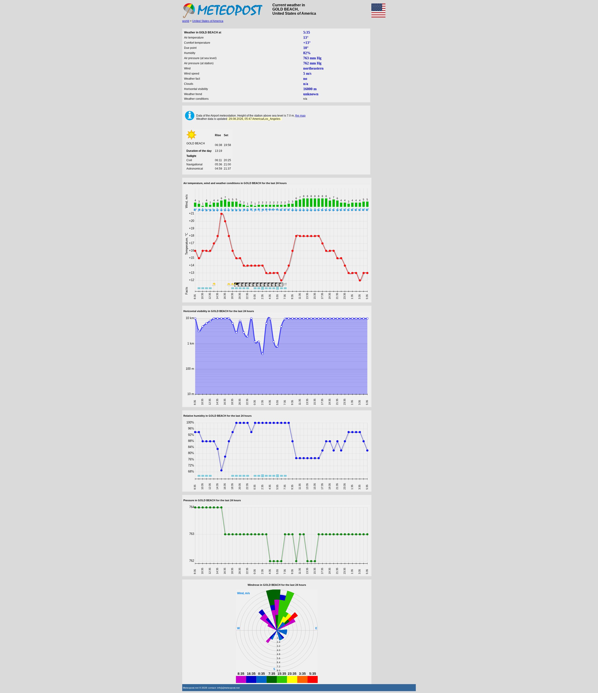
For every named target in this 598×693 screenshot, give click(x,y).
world (185, 21)
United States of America (207, 21)
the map (300, 115)
